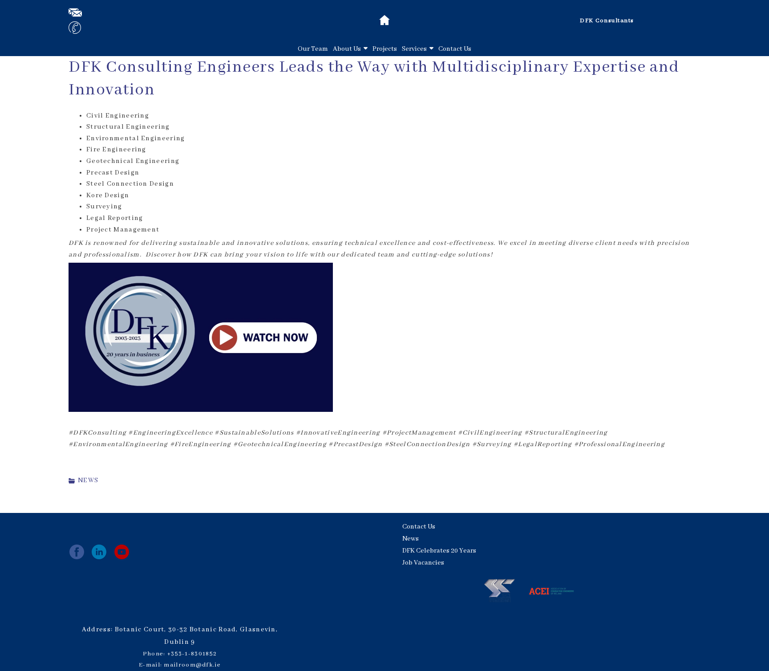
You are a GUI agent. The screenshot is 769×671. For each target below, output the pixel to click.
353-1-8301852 (194, 654)
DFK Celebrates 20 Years (439, 551)
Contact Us (454, 49)
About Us (347, 49)
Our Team (313, 49)
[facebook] (76, 552)
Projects (384, 49)
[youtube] (121, 552)
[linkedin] (99, 552)
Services (414, 49)
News (410, 539)
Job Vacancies (423, 563)
